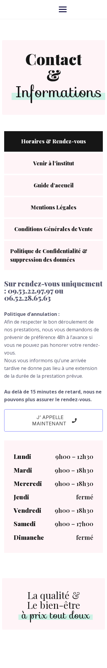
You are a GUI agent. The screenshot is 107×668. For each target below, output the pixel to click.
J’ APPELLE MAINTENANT (50, 420)
